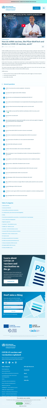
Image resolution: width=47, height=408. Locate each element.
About (25, 373)
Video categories (6, 366)
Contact (26, 376)
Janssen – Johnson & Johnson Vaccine (9, 393)
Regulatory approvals (6, 385)
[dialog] (23, 402)
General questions (5, 369)
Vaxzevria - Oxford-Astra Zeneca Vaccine (9, 391)
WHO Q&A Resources (29, 366)
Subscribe (37, 8)
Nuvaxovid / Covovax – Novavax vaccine (9, 396)
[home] (9, 8)
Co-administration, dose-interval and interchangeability (9, 376)
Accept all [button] (19, 403)
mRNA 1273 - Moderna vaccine (8, 389)
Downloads (26, 370)
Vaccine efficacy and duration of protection (10, 373)
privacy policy (15, 314)
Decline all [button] (27, 403)
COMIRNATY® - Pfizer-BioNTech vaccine (9, 387)
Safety (3, 379)
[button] (43, 8)
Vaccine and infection (6, 371)
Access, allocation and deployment (8, 383)
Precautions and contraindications (8, 381)
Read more (30, 401)
